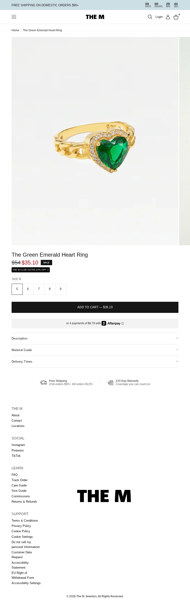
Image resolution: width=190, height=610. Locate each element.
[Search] (150, 17)
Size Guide (19, 490)
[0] (175, 17)
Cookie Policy (21, 531)
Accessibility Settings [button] (26, 583)
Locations (18, 426)
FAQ (15, 474)
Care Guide (19, 485)
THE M (17, 408)
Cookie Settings (22, 536)
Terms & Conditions (25, 520)
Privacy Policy (21, 526)
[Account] (168, 17)
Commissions (21, 496)
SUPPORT (20, 514)
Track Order (20, 480)
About (15, 415)
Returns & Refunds (24, 501)
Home (15, 30)
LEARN (17, 468)
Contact (17, 420)
